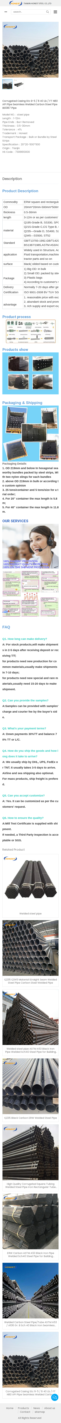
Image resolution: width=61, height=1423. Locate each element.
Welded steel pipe (30, 913)
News (36, 1408)
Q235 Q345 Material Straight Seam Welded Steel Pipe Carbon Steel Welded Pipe (30, 981)
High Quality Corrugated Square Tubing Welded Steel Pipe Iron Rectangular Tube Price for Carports (30, 1185)
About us (49, 1408)
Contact (25, 1412)
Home (9, 1408)
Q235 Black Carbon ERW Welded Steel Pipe (30, 1118)
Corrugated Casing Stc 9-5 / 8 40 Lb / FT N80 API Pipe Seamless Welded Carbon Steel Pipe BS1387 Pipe (31, 1393)
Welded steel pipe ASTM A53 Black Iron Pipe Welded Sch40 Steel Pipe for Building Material (30, 1050)
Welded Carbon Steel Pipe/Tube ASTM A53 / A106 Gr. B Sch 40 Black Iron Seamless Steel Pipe (30, 1324)
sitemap (40, 1412)
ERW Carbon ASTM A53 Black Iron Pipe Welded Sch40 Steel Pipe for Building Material (30, 1255)
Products (23, 1408)
